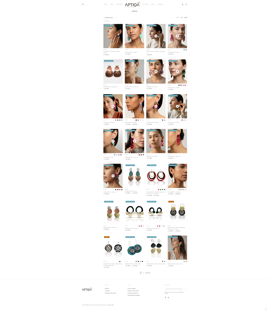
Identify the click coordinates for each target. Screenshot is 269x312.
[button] (83, 4)
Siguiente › (148, 272)
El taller (107, 288)
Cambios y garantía (133, 293)
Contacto (107, 290)
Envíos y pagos (131, 288)
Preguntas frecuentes (110, 293)
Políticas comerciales (133, 290)
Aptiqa (87, 304)
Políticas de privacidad (134, 295)
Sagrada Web (111, 304)
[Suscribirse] (186, 288)
